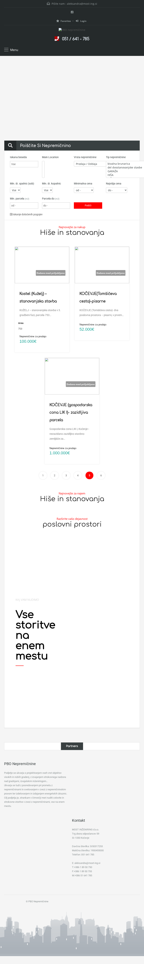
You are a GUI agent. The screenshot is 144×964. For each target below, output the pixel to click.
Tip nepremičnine (116, 157)
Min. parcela (19, 198)
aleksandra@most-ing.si (82, 3)
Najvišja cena (113, 183)
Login (83, 21)
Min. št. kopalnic (51, 183)
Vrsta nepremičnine (85, 157)
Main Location (50, 157)
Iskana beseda (18, 157)
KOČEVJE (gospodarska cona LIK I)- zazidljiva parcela (71, 412)
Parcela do (50, 198)
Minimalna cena (83, 183)
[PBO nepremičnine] (72, 30)
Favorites (66, 21)
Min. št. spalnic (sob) (22, 183)
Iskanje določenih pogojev (27, 214)
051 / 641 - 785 (75, 39)
